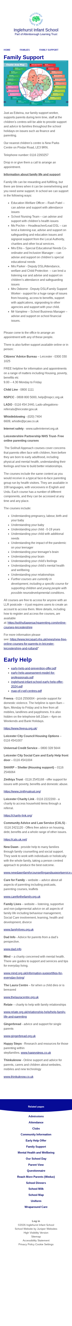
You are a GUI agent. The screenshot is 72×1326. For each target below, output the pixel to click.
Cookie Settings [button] (44, 1244)
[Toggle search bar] (57, 4)
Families (25, 50)
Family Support (48, 50)
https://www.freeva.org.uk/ (20, 728)
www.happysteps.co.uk (36, 1052)
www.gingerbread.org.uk (20, 1036)
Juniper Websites (47, 1228)
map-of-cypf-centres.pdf (26, 690)
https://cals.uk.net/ (15, 839)
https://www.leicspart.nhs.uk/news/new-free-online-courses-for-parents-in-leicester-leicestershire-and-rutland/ (35, 644)
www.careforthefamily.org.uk (22, 896)
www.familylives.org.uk (19, 929)
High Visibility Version (36, 1232)
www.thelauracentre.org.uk (21, 997)
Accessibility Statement (36, 1240)
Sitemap (36, 1236)
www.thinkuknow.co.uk (18, 1076)
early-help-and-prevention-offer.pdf (33, 668)
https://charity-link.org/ (18, 815)
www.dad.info (12, 949)
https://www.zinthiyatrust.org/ (22, 791)
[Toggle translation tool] (48, 4)
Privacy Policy (26, 1244)
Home (7, 50)
